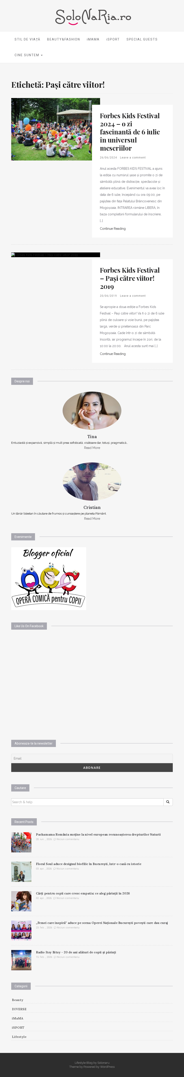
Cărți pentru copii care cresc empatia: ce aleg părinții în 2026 (83, 893)
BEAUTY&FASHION (63, 39)
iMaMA (17, 1018)
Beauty (17, 1000)
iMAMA (93, 39)
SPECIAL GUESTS (142, 39)
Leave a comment (133, 157)
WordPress (107, 1066)
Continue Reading (113, 228)
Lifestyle (19, 1037)
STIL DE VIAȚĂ (27, 39)
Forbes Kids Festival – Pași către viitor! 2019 (130, 278)
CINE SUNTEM (27, 55)
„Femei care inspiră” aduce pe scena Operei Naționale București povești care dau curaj (102, 923)
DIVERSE (19, 1009)
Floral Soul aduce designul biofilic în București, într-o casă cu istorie (88, 864)
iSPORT (113, 39)
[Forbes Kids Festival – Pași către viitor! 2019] (44, 254)
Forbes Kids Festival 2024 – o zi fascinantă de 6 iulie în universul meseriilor (130, 131)
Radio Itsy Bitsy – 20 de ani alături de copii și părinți (76, 952)
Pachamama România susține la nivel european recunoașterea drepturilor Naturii (98, 834)
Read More (92, 448)
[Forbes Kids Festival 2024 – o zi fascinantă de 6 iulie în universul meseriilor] (55, 129)
